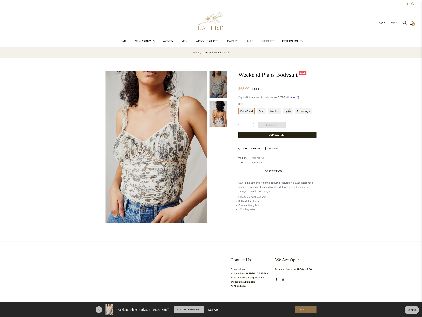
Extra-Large (303, 111)
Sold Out (306, 309)
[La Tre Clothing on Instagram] (412, 3)
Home (196, 52)
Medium (274, 111)
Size (240, 104)
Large (288, 111)
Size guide (272, 148)
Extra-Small (246, 111)
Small (261, 111)
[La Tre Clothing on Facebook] (408, 3)
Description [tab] (273, 171)
